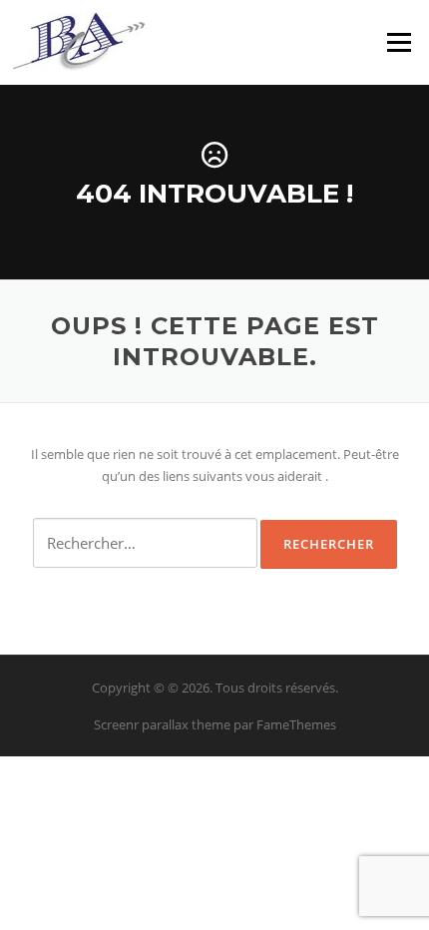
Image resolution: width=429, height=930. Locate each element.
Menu (398, 42)
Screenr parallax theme (162, 724)
